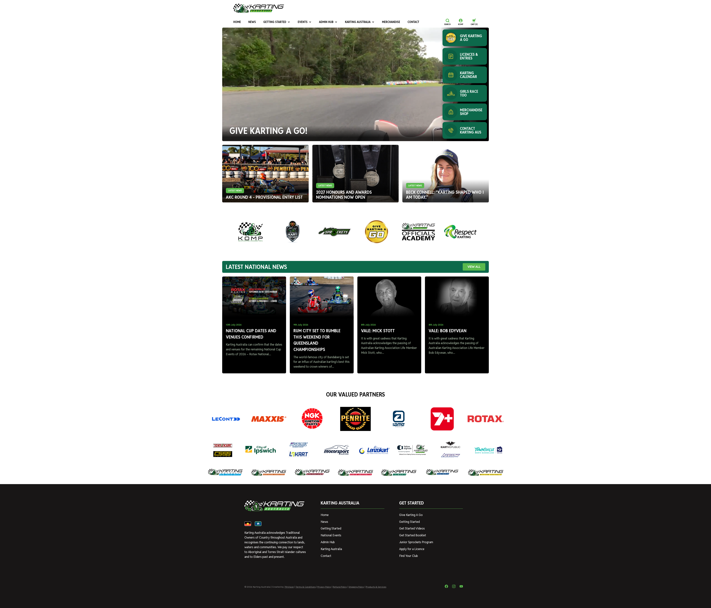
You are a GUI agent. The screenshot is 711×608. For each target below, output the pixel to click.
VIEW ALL (474, 267)
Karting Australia (357, 22)
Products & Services (376, 586)
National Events (331, 535)
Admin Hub (326, 22)
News (252, 22)
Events (303, 22)
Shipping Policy (356, 586)
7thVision (289, 586)
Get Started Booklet (412, 535)
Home (237, 22)
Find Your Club (408, 556)
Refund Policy (340, 586)
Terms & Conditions (306, 586)
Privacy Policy (324, 586)
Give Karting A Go (411, 515)
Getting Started (274, 22)
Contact (413, 22)
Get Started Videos (412, 528)
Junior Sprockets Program (416, 542)
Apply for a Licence (411, 549)
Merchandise (391, 22)
